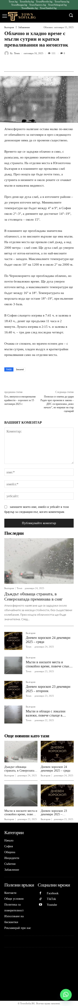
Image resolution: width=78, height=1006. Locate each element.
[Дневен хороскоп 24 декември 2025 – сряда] (13, 641)
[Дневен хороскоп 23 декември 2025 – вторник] (13, 690)
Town (17, 53)
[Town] (7, 53)
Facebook (52, 893)
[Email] (52, 63)
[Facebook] (22, 63)
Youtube (52, 904)
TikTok (51, 899)
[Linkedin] (42, 63)
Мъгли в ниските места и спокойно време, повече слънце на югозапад (49, 666)
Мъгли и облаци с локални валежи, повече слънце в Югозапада (45, 715)
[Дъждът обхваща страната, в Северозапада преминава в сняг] (39, 561)
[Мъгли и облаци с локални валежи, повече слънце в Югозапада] (13, 714)
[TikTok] (41, 899)
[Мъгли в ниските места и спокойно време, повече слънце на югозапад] (13, 665)
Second (20, 369)
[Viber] (62, 63)
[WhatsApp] (32, 63)
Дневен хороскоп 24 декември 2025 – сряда (55, 768)
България (9, 27)
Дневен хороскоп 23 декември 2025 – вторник (54, 814)
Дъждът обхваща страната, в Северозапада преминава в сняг (20, 770)
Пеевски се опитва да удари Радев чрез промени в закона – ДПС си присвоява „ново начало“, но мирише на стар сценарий (57, 403)
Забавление (24, 27)
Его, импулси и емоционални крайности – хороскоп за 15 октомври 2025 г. (20, 400)
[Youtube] (41, 905)
